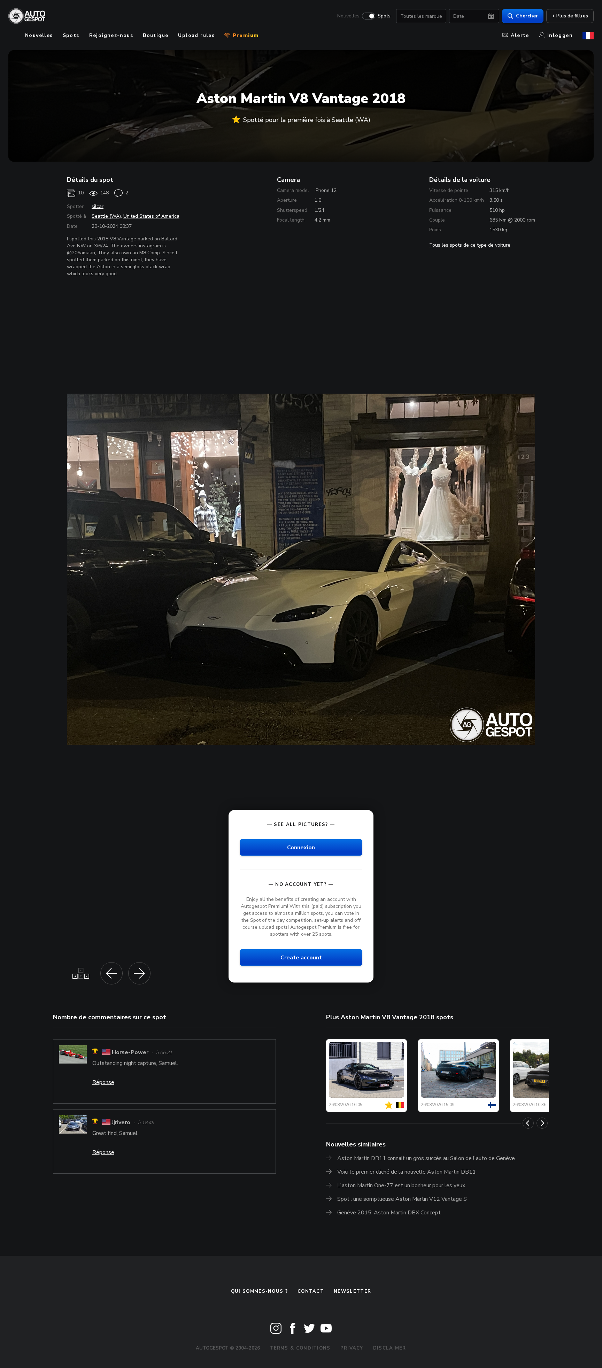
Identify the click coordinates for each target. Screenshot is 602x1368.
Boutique (155, 35)
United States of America (151, 216)
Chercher (527, 16)
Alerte (520, 35)
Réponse (103, 1082)
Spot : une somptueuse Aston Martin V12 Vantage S (402, 1199)
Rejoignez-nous (111, 35)
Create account (301, 957)
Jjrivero (121, 1122)
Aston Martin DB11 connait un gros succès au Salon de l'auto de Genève (426, 1158)
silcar (97, 206)
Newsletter (352, 1291)
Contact (311, 1291)
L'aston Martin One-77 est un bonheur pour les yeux (401, 1185)
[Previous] (528, 1123)
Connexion (301, 847)
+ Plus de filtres (570, 16)
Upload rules (196, 35)
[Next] (542, 1123)
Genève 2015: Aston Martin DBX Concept (389, 1212)
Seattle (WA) (106, 216)
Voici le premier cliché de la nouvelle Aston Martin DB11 (406, 1172)
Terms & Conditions (300, 1348)
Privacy (351, 1348)
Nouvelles (348, 16)
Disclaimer (389, 1348)
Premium (244, 35)
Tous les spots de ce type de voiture (469, 245)
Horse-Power (130, 1052)
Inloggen (560, 35)
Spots (384, 16)
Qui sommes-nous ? (259, 1291)
